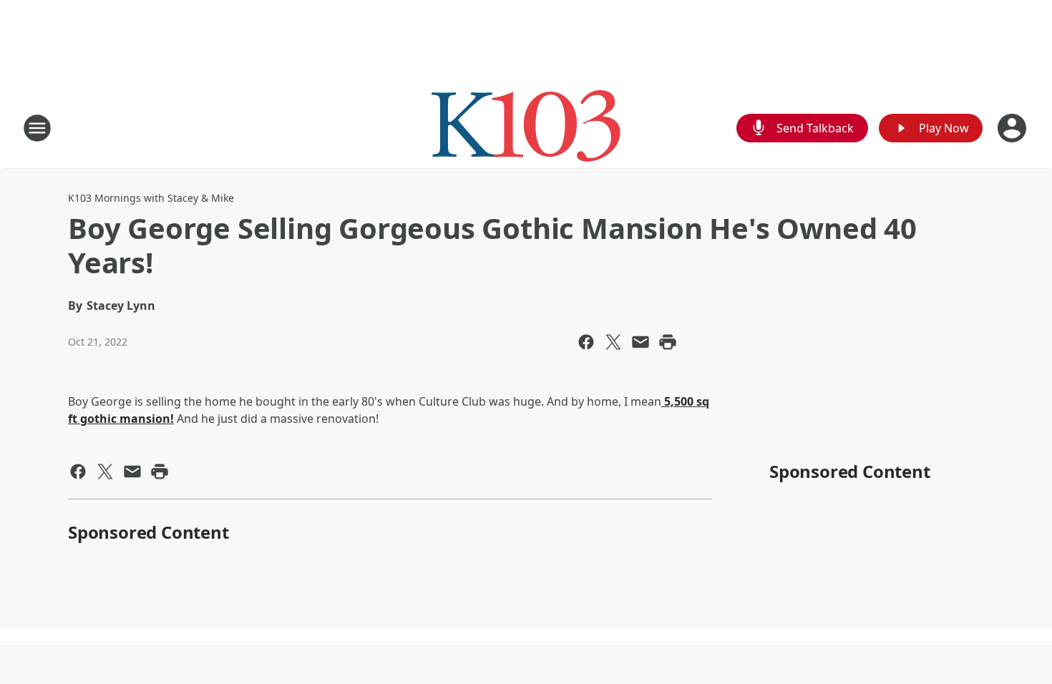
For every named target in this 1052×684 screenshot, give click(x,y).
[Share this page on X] (613, 342)
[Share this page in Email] (640, 342)
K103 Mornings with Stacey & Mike (151, 198)
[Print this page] (668, 342)
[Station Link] (526, 127)
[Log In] (1013, 128)
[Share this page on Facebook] (586, 342)
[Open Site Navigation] (37, 128)
